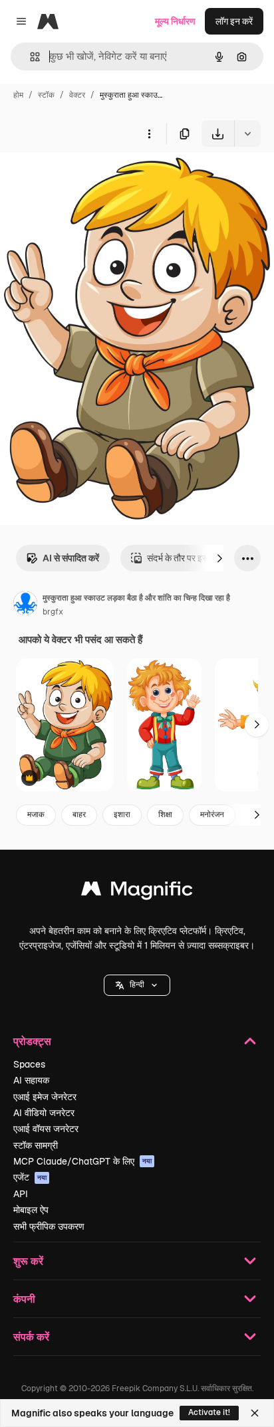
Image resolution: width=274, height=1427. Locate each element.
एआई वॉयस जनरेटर (45, 1129)
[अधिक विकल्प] (149, 133)
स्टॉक (46, 95)
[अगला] (219, 558)
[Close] (255, 1413)
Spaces (29, 1064)
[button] (137, 985)
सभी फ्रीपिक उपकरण (48, 1226)
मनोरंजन (212, 814)
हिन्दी (137, 984)
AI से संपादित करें (71, 558)
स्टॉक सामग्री (35, 1145)
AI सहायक (31, 1080)
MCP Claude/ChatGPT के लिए (82, 1161)
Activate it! (209, 1412)
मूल (72, 177)
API (20, 1194)
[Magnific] (137, 892)
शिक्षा (165, 814)
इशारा (122, 814)
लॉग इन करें (234, 21)
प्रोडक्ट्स (32, 1041)
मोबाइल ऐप (31, 1210)
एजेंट (30, 1177)
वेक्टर (77, 95)
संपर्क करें (31, 1336)
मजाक (36, 814)
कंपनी (24, 1298)
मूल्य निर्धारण (175, 21)
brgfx (53, 612)
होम (18, 95)
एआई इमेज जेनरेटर (44, 1097)
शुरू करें (28, 1261)
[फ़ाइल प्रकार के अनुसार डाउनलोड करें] (247, 133)
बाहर (79, 814)
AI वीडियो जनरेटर (43, 1113)
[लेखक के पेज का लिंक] (25, 605)
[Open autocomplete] (29, 57)
